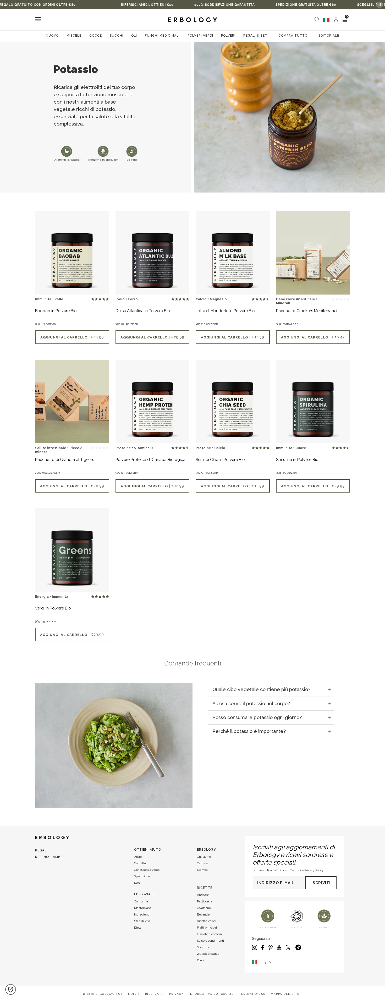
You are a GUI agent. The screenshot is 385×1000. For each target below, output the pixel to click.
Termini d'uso (252, 993)
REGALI (41, 850)
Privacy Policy (313, 870)
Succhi (116, 35)
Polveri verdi (200, 35)
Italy (263, 962)
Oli (134, 35)
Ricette (204, 888)
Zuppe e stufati (208, 954)
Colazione (204, 908)
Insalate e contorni (210, 934)
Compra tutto (292, 35)
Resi (137, 883)
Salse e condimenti (210, 940)
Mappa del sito (285, 993)
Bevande (203, 914)
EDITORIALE (328, 35)
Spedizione (142, 876)
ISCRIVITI (321, 883)
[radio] (92, 299)
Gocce (95, 35)
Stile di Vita (142, 921)
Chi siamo (204, 856)
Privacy (176, 993)
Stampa (202, 870)
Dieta (137, 927)
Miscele (74, 35)
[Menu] (38, 20)
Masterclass (142, 908)
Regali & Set (255, 35)
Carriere (202, 863)
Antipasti (203, 895)
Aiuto (138, 856)
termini (295, 870)
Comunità (141, 901)
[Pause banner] (380, 5)
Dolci (200, 960)
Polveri (228, 35)
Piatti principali (207, 927)
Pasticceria (204, 901)
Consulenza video (147, 870)
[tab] (271, 689)
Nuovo (52, 35)
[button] (10, 989)
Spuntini (203, 947)
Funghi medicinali (162, 35)
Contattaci (141, 863)
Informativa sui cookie (211, 993)
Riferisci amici (49, 857)
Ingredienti (142, 914)
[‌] (336, 19)
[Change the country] (326, 20)
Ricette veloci (206, 921)
